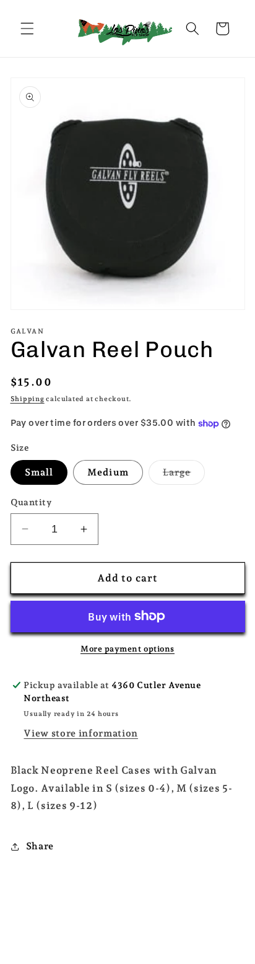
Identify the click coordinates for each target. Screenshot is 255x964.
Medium (108, 472)
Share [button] (40, 846)
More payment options (127, 648)
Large (184, 475)
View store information (81, 733)
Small (39, 472)
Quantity (31, 502)
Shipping (28, 399)
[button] (27, 28)
